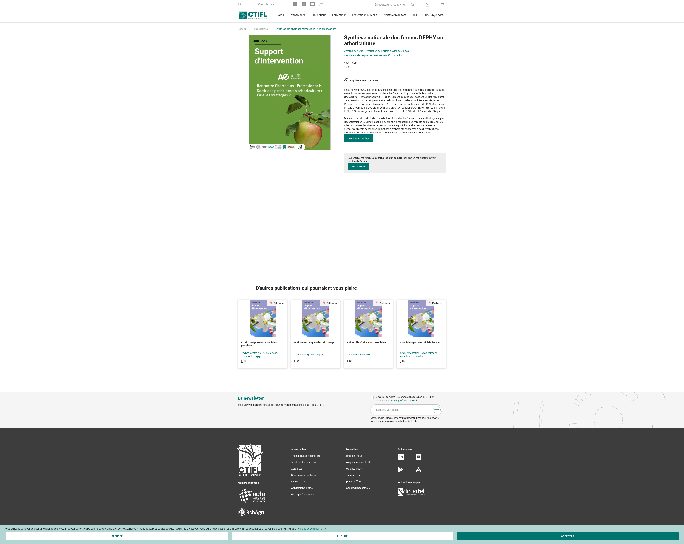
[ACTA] (252, 503)
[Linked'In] (401, 459)
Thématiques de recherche (305, 455)
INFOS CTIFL (298, 481)
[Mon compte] (427, 5)
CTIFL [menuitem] (415, 15)
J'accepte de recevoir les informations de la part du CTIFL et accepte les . (405, 399)
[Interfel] (411, 495)
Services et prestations (303, 462)
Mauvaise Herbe (354, 51)
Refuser (117, 536)
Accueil (242, 28)
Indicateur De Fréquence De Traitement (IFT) (369, 55)
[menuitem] (281, 15)
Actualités (296, 468)
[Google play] (401, 471)
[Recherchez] (410, 4)
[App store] (418, 471)
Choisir (342, 536)
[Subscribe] (437, 409)
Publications (261, 28)
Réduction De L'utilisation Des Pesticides (388, 51)
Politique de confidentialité (311, 528)
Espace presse (353, 475)
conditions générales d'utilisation (404, 400)
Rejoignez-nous (353, 468)
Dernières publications (303, 475)
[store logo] (254, 15)
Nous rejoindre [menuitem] (434, 15)
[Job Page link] (321, 4)
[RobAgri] (251, 515)
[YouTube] (418, 458)
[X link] (304, 4)
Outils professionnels (302, 494)
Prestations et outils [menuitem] (364, 15)
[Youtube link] (312, 4)
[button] (241, 4)
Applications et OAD (302, 487)
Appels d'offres (353, 481)
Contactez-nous (267, 4)
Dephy (398, 55)
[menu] (360, 15)
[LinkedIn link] (295, 4)
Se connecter (358, 166)
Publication (279, 303)
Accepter (567, 536)
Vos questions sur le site (358, 462)
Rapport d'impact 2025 (357, 487)
